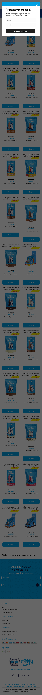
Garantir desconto (20, 31)
